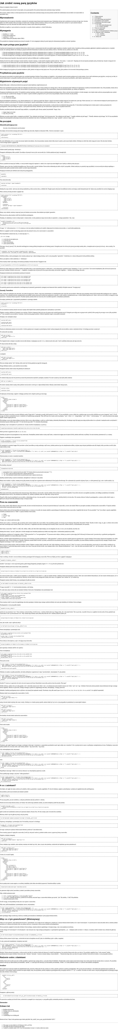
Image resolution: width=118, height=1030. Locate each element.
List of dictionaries (12, 128)
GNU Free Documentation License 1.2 (26, 1028)
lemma (16, 87)
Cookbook (6, 1012)
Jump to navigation (5, 7)
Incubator (22, 128)
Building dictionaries (8, 1009)
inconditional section (66, 189)
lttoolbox (5, 34)
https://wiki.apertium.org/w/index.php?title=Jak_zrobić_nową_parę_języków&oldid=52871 (32, 1019)
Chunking (5, 1014)
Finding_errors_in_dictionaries (11, 1011)
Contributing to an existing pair (11, 1015)
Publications (48, 27)
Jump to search (13, 7)
